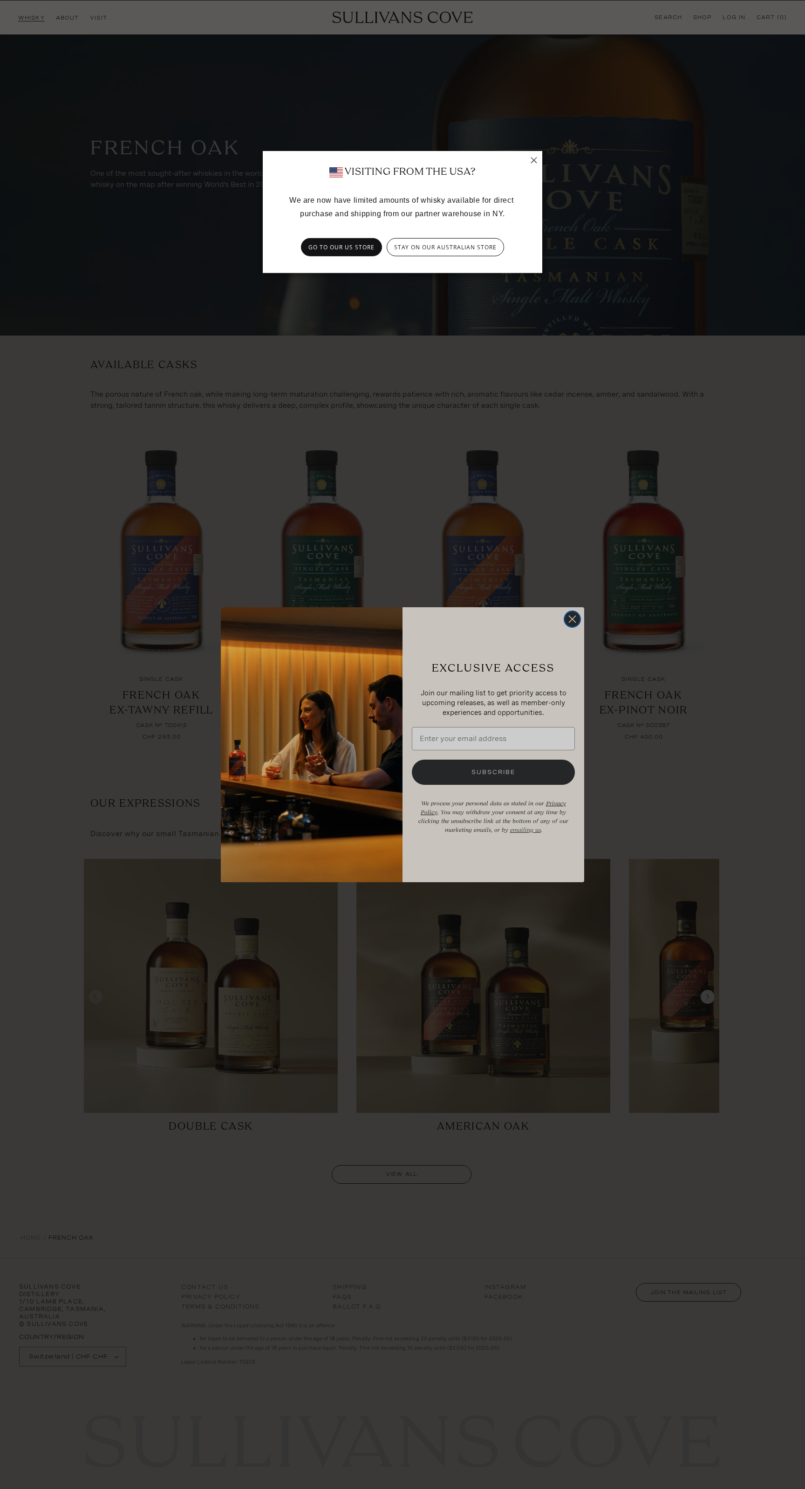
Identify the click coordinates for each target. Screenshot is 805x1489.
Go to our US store (341, 247)
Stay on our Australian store (445, 247)
